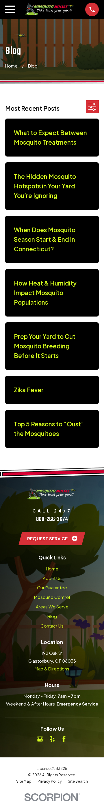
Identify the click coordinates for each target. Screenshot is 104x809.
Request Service (47, 538)
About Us (52, 578)
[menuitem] (23, 781)
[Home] (50, 9)
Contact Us (52, 625)
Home (52, 568)
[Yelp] (52, 739)
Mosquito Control (52, 597)
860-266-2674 (52, 519)
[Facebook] (64, 739)
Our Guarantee (52, 587)
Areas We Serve (52, 606)
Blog (52, 616)
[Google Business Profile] (40, 739)
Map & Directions (52, 668)
